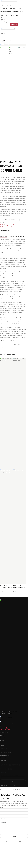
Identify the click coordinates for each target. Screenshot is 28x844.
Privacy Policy (3, 841)
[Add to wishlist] (2, 582)
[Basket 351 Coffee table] (19, 413)
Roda (1, 591)
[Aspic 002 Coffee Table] (6, 413)
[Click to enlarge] (2, 43)
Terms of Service (13, 841)
